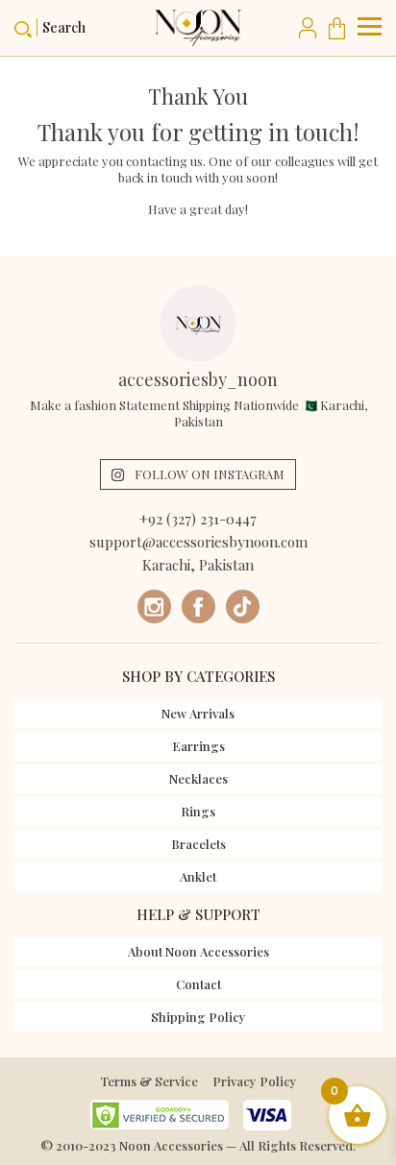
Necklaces (198, 778)
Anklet (198, 876)
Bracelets (198, 844)
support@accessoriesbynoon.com (198, 541)
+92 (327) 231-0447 (198, 518)
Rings (198, 811)
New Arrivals (198, 713)
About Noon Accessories (198, 951)
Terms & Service (149, 1081)
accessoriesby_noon (198, 379)
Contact (198, 984)
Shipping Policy (198, 1016)
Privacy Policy (254, 1081)
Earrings (198, 746)
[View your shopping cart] (341, 27)
